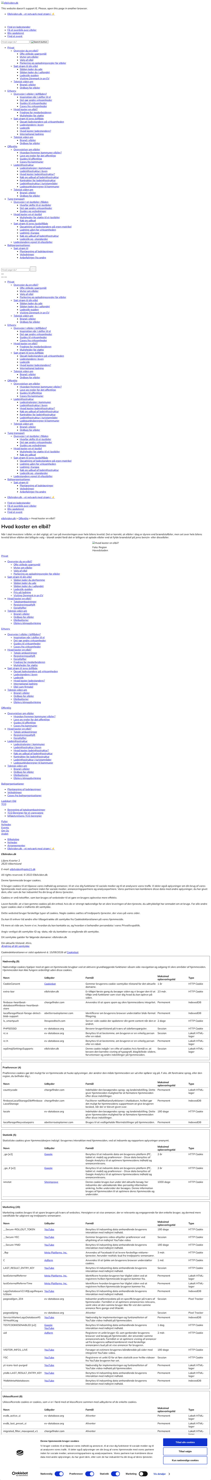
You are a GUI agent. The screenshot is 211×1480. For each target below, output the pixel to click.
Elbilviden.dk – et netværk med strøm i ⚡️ (31, 848)
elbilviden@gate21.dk (22, 869)
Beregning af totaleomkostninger (26, 809)
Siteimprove (51, 1181)
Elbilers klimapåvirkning (27, 623)
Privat (4, 555)
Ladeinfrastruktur (17, 741)
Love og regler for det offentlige (32, 719)
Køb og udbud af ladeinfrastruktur (33, 753)
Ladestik (18, 677)
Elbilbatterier (21, 620)
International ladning (26, 683)
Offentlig (6, 707)
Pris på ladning (22, 592)
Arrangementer (16, 845)
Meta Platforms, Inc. (55, 1252)
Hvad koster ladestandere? (29, 680)
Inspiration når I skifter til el (29, 637)
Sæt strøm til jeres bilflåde (22, 668)
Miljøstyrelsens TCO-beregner (24, 815)
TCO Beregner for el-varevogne (25, 812)
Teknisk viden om (17, 610)
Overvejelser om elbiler (20, 713)
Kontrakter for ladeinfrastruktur (31, 756)
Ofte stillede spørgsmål (27, 564)
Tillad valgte (185, 1451)
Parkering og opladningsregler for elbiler (37, 573)
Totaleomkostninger (25, 601)
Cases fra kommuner (25, 725)
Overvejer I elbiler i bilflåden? (24, 634)
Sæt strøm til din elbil (19, 576)
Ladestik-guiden (23, 589)
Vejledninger (14, 792)
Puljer (4, 821)
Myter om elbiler (23, 567)
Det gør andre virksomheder (30, 640)
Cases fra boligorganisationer (24, 795)
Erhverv (5, 628)
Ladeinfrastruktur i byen (27, 747)
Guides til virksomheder (27, 643)
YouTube (49, 1229)
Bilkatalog (13, 839)
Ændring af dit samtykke (15, 946)
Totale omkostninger (25, 652)
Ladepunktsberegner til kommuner (33, 762)
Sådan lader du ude (25, 583)
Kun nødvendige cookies (185, 1460)
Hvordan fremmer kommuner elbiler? (34, 716)
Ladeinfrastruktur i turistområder (32, 759)
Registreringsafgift (24, 604)
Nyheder (6, 824)
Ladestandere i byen (25, 674)
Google (48, 1154)
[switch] (89, 1473)
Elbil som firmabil (23, 686)
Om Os (5, 830)
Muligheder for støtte (26, 665)
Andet (4, 833)
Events (5, 827)
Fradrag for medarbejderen (29, 662)
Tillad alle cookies (185, 1442)
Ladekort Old (8, 801)
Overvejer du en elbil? (19, 561)
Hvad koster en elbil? (19, 598)
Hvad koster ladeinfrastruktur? (31, 750)
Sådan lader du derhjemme (29, 579)
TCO (3, 804)
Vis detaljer (160, 1474)
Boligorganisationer (12, 783)
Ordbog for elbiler (24, 617)
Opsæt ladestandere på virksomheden (36, 671)
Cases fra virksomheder (27, 646)
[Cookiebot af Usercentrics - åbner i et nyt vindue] (20, 1474)
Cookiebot (72, 952)
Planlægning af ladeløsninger (24, 789)
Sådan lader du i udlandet (29, 586)
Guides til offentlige (25, 722)
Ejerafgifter (20, 607)
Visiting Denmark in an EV (28, 595)
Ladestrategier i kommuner (29, 744)
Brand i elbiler (22, 613)
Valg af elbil (20, 570)
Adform (48, 1260)
